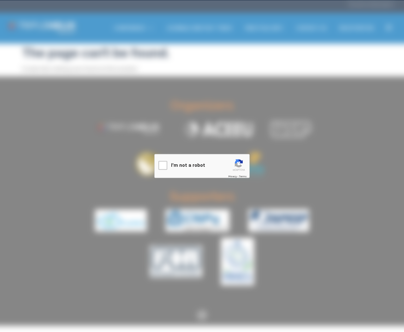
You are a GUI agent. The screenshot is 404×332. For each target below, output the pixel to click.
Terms (243, 176)
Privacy (232, 176)
